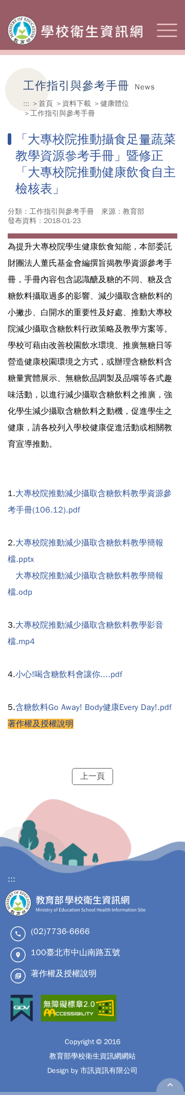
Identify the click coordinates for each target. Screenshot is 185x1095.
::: (26, 103)
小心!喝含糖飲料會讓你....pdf (68, 674)
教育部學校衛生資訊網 (76, 30)
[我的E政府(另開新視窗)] (21, 1010)
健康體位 (114, 103)
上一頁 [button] (92, 776)
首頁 (46, 103)
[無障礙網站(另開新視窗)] (79, 1010)
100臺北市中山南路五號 (75, 952)
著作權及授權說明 (64, 974)
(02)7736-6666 (60, 931)
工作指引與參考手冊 (62, 113)
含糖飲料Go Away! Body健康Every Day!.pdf (93, 707)
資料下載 (76, 103)
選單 (167, 30)
